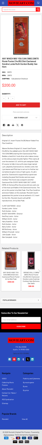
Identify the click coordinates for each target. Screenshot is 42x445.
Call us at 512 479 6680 (21, 353)
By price (26, 390)
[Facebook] (4, 125)
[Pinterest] (22, 125)
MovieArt (5, 419)
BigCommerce (9, 435)
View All (24, 419)
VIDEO (4, 378)
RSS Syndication (8, 399)
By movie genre (28, 382)
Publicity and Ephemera (31, 378)
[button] (21, 117)
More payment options (21, 112)
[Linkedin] (32, 359)
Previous (3, 271)
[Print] (13, 125)
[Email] (8, 125)
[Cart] (38, 3)
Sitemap (5, 403)
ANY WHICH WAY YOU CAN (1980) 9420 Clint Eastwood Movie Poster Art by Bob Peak (11, 275)
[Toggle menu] (3, 3)
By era (25, 386)
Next (39, 271)
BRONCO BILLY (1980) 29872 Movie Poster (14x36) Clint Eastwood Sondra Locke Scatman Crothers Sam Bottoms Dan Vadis (31, 277)
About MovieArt (7, 389)
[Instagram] (19, 359)
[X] (17, 125)
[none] (21, 35)
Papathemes (33, 435)
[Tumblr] (23, 359)
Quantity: (6, 94)
